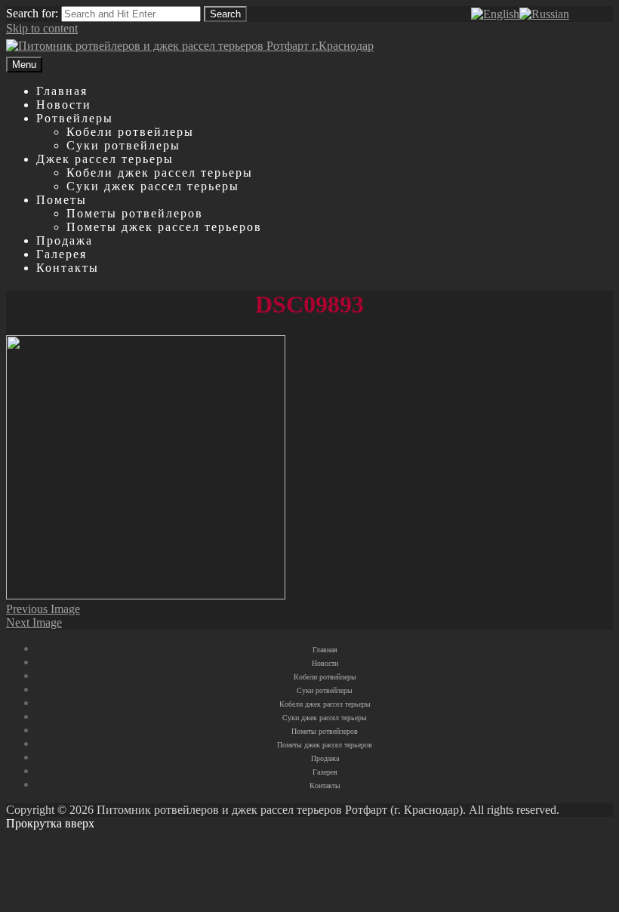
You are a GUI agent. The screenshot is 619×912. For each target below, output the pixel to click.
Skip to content (42, 28)
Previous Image (43, 608)
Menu (24, 64)
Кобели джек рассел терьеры (159, 172)
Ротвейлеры (74, 118)
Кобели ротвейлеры (130, 131)
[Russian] (544, 14)
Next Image (34, 622)
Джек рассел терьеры (105, 159)
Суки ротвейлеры (123, 145)
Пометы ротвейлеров (134, 213)
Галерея (61, 254)
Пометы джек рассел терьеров (164, 226)
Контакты (67, 267)
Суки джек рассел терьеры (152, 186)
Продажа (64, 240)
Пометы (61, 199)
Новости (63, 104)
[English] (495, 14)
